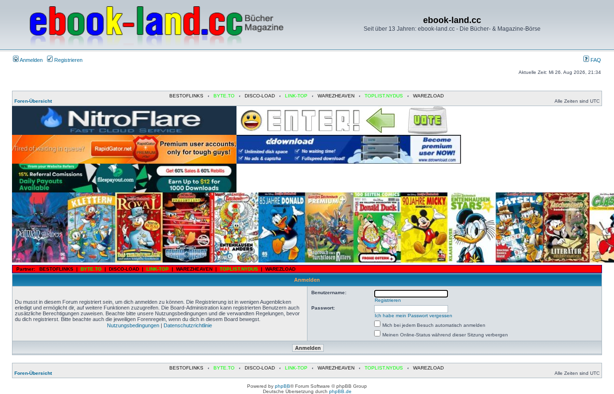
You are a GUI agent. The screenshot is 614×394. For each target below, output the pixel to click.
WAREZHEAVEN (336, 95)
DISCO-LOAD (260, 95)
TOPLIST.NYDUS (384, 95)
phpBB (282, 386)
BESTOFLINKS (186, 95)
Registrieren (68, 60)
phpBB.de (340, 391)
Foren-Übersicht (33, 101)
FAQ (595, 60)
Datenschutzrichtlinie (188, 325)
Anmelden (31, 60)
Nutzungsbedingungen (133, 325)
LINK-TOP (296, 95)
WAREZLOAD (428, 95)
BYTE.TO (224, 95)
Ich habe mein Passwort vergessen (413, 315)
